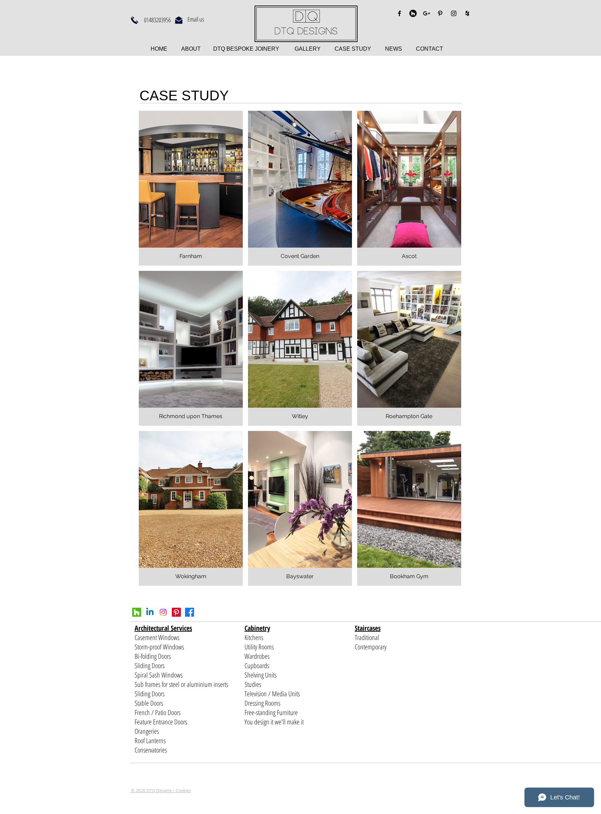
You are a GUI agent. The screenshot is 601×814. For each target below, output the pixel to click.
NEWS (393, 49)
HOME (160, 49)
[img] (409, 508)
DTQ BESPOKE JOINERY (245, 49)
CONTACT (429, 49)
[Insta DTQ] (163, 612)
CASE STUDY (360, 49)
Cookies (183, 790)
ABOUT (191, 49)
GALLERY (308, 49)
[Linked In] (149, 612)
